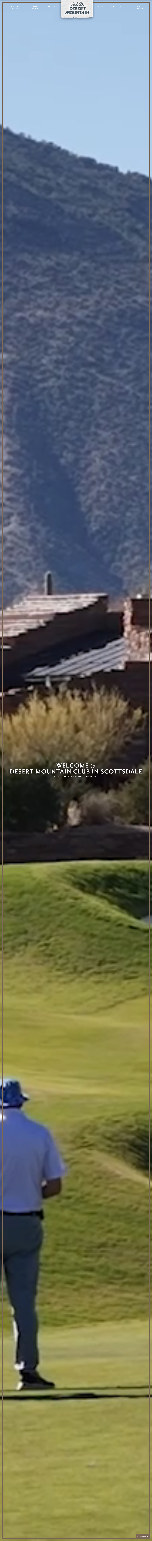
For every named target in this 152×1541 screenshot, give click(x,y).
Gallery (124, 6)
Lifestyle (51, 6)
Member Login (140, 7)
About (101, 6)
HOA (112, 6)
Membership (142, 1536)
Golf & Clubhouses (14, 7)
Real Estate (35, 7)
